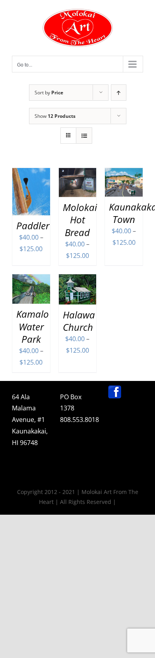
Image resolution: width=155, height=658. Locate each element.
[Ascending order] (118, 92)
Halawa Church (79, 321)
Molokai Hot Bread (80, 219)
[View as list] (84, 135)
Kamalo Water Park (32, 326)
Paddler (32, 225)
